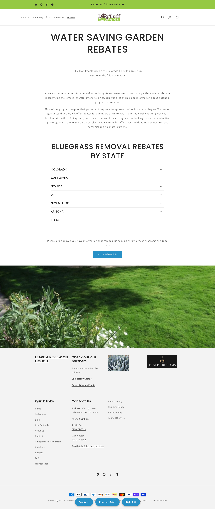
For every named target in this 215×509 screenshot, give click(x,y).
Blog (37, 419)
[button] (25, 17)
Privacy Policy (115, 412)
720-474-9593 (79, 429)
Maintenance (41, 463)
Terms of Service (116, 417)
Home (38, 408)
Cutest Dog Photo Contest (48, 441)
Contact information (158, 500)
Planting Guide (107, 502)
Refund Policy (115, 401)
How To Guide (42, 425)
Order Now (40, 414)
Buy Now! (84, 502)
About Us (39, 430)
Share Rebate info (107, 254)
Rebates (39, 452)
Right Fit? (130, 502)
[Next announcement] (136, 5)
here (122, 75)
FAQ (37, 458)
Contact (39, 436)
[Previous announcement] (79, 5)
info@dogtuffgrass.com (91, 446)
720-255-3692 (79, 439)
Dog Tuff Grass (61, 500)
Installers (40, 447)
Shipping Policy (116, 406)
